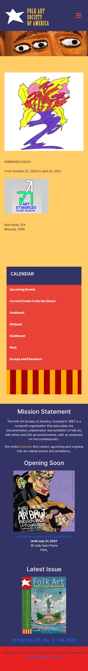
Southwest (17, 336)
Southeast (17, 312)
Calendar (26, 446)
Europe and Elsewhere (26, 359)
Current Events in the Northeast (32, 301)
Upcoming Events (22, 289)
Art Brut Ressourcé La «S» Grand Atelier (44, 536)
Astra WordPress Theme (44, 657)
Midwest (16, 324)
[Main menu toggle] (78, 15)
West (13, 347)
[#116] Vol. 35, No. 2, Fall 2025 (44, 640)
